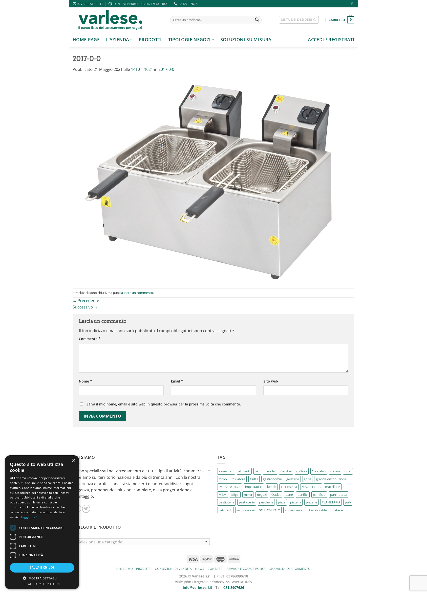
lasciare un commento (136, 292)
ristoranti (225, 510)
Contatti (215, 569)
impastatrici (253, 486)
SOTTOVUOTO (269, 510)
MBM (223, 494)
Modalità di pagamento (290, 569)
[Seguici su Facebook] (351, 3)
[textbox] (140, 541)
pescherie (266, 502)
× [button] (73, 460)
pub (348, 502)
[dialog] (42, 522)
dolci (347, 471)
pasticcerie (247, 502)
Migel (235, 494)
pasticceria (226, 502)
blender (270, 471)
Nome (85, 381)
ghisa (307, 479)
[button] (42, 578)
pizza (281, 502)
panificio (319, 494)
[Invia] (257, 20)
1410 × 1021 (142, 69)
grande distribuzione (331, 479)
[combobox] (141, 541)
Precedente (86, 300)
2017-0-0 (166, 69)
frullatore (238, 479)
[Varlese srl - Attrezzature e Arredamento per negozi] (118, 19)
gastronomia (272, 479)
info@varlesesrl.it (197, 587)
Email (177, 381)
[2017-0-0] (213, 180)
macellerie (332, 486)
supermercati (294, 510)
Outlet (276, 494)
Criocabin (319, 471)
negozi (262, 494)
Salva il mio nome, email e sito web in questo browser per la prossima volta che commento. (163, 404)
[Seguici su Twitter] (86, 509)
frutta (254, 479)
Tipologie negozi (189, 39)
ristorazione (246, 510)
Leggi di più (29, 517)
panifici (303, 494)
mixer (248, 494)
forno (223, 479)
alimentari (226, 471)
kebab (271, 486)
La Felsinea (289, 486)
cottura (301, 471)
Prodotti (150, 39)
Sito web (270, 381)
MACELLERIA (311, 486)
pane (289, 494)
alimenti (244, 471)
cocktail (286, 471)
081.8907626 (233, 587)
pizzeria (295, 502)
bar (257, 471)
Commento (90, 338)
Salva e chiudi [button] (42, 567)
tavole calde (318, 510)
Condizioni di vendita (173, 569)
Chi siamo (124, 569)
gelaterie (292, 479)
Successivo (85, 307)
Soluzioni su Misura (246, 39)
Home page (86, 39)
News (199, 569)
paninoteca (338, 494)
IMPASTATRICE (229, 486)
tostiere (337, 510)
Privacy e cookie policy (246, 569)
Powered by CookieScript (42, 584)
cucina (335, 471)
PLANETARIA (331, 502)
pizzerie (311, 502)
